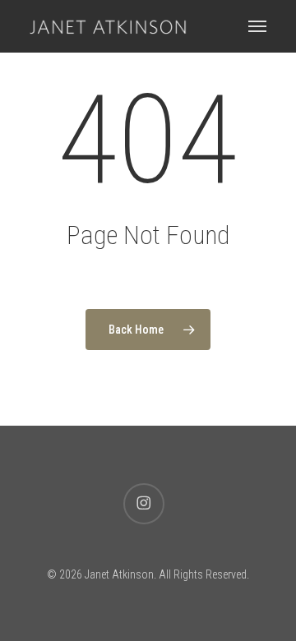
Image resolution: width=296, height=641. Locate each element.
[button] (257, 26)
